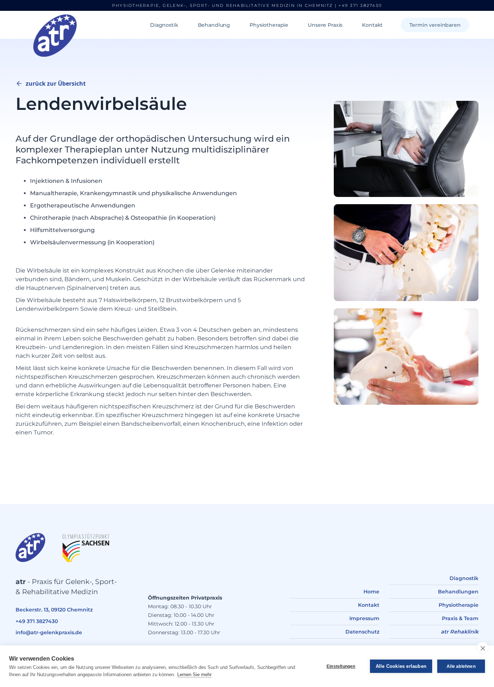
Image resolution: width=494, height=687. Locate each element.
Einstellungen (341, 666)
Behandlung (214, 25)
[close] (483, 648)
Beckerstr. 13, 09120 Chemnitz (54, 609)
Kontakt (372, 25)
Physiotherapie (269, 25)
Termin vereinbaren (434, 25)
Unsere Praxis (325, 25)
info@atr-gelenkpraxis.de (49, 632)
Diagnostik (164, 25)
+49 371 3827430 (360, 5)
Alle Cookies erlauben (401, 666)
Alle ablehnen (461, 666)
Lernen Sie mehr (194, 674)
